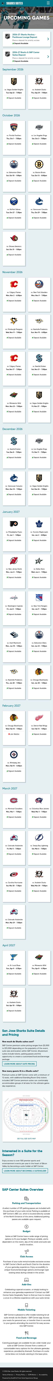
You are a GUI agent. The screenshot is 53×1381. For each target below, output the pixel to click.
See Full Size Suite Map (26, 1139)
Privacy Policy (20, 1375)
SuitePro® (14, 1378)
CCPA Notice (32, 1375)
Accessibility (43, 1375)
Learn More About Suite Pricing (19, 1064)
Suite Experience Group (30, 1378)
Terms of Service (7, 1375)
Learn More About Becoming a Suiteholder (25, 1171)
